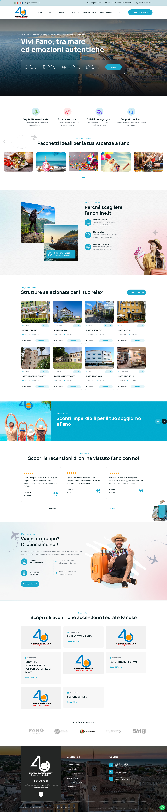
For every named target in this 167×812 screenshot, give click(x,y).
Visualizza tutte (135, 292)
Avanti (112, 509)
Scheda (41, 341)
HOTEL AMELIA (124, 330)
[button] (78, 177)
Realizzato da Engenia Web (136, 807)
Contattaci (71, 787)
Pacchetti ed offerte (89, 12)
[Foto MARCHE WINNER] (41, 698)
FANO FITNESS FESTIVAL (123, 661)
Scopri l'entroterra (74, 782)
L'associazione (73, 764)
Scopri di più (72, 641)
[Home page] (21, 12)
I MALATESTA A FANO (79, 636)
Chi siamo (48, 12)
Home (40, 12)
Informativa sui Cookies (116, 807)
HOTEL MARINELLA (126, 376)
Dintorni (109, 12)
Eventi (101, 12)
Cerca (113, 67)
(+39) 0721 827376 (146, 3)
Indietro (52, 509)
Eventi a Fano (72, 778)
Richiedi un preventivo (139, 12)
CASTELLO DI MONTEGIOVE (34, 376)
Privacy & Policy (100, 807)
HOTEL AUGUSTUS (94, 330)
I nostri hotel (72, 769)
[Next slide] (164, 421)
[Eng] (21, 2)
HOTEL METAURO (29, 330)
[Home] (41, 766)
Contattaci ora (29, 584)
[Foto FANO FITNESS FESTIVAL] (83, 663)
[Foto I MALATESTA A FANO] (41, 637)
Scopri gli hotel (73, 12)
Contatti (118, 12)
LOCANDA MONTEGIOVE (64, 376)
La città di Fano (60, 12)
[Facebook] (39, 2)
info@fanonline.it (96, 3)
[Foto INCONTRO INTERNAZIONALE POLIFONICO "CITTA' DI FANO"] (126, 637)
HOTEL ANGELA (60, 330)
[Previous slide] (158, 421)
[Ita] (16, 2)
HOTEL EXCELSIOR (94, 376)
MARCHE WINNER (77, 696)
